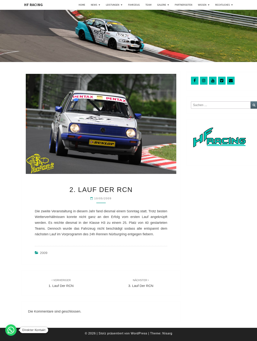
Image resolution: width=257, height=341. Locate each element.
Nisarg (167, 333)
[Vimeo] (222, 81)
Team (148, 4)
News (94, 4)
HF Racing (33, 4)
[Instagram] (204, 81)
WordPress (139, 333)
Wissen (202, 4)
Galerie (161, 4)
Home (82, 4)
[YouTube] (213, 81)
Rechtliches (222, 4)
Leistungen (112, 4)
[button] (11, 330)
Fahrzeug (134, 4)
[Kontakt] (231, 81)
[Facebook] (194, 81)
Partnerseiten (183, 4)
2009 (43, 253)
